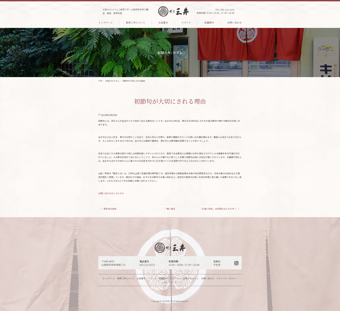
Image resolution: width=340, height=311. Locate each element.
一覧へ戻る (170, 208)
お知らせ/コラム (112, 80)
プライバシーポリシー (227, 278)
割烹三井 (169, 301)
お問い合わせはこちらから (111, 193)
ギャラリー (175, 278)
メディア (186, 22)
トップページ (105, 22)
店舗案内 (209, 22)
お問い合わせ (234, 22)
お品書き (163, 22)
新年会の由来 (110, 208)
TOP (100, 80)
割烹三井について (135, 22)
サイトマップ (170, 282)
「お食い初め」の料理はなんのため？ (218, 208)
